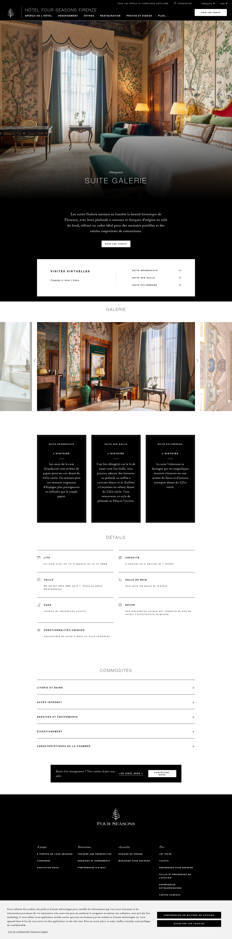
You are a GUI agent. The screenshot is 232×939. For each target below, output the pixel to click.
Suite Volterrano (144, 285)
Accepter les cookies (189, 923)
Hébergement (68, 15)
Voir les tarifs (210, 12)
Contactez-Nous (48, 868)
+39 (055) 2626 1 (131, 773)
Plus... (163, 15)
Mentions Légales (39, 931)
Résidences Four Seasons (176, 868)
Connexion (185, 3)
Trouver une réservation (95, 854)
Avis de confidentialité (19, 931)
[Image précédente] (34, 361)
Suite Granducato (145, 270)
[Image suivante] (197, 361)
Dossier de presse (131, 854)
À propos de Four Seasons (55, 854)
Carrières (43, 861)
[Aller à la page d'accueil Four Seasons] (10, 12)
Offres (89, 15)
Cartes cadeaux (170, 895)
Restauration (110, 15)
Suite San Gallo (143, 278)
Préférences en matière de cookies (189, 915)
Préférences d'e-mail (92, 868)
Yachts (164, 861)
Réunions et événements (94, 861)
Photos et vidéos (139, 15)
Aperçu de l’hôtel (38, 15)
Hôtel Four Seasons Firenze (61, 10)
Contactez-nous (162, 773)
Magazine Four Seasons (134, 861)
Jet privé (165, 854)
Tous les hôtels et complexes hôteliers (143, 3)
